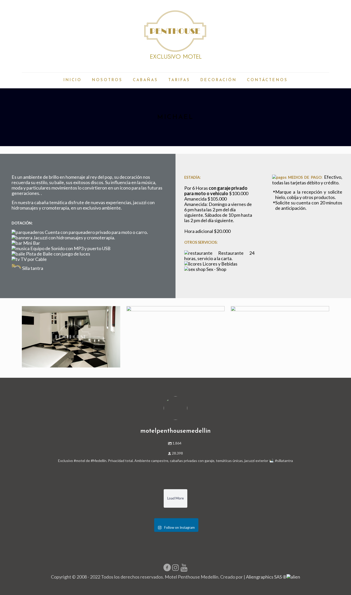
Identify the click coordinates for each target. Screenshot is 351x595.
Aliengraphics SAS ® (266, 577)
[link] (71, 336)
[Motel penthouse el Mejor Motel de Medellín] (175, 36)
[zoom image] (71, 337)
